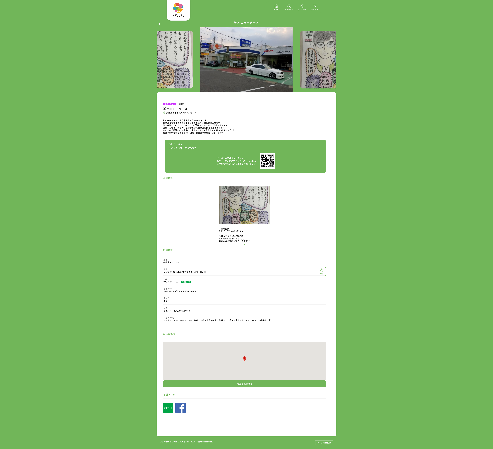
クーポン (314, 9)
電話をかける (186, 282)
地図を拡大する (245, 383)
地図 (321, 274)
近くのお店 (302, 9)
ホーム (276, 9)
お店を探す (289, 9)
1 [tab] (244, 244)
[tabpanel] (246, 59)
